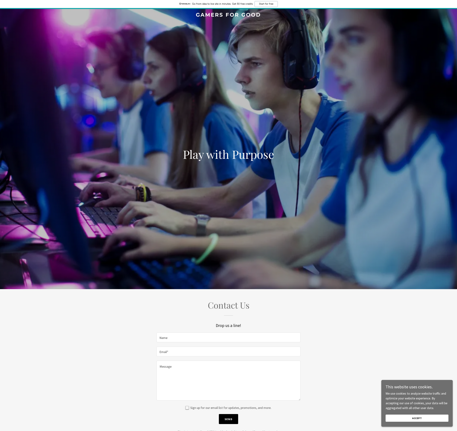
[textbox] (228, 337)
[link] (228, 15)
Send (228, 419)
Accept (417, 418)
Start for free (266, 4)
